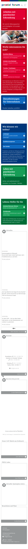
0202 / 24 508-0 (17, 363)
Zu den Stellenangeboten (17, 392)
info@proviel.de (15, 368)
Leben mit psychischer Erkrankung (9, 172)
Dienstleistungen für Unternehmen (11, 100)
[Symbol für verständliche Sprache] (14, 413)
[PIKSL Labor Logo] (14, 470)
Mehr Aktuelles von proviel (17, 331)
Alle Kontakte (20, 374)
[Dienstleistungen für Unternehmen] (14, 116)
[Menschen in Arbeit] (14, 37)
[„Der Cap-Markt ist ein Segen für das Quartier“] (14, 275)
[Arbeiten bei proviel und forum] (14, 385)
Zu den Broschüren (19, 521)
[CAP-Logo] (14, 448)
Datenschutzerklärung (9, 533)
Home (5, 528)
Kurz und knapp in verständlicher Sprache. (14, 434)
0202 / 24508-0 (8, 540)
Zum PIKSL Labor (19, 478)
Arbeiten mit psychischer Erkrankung (9, 15)
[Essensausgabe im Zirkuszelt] (14, 242)
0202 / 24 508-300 (14, 360)
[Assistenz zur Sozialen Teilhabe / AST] (14, 192)
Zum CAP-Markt (20, 456)
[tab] (13, 328)
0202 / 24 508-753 (18, 356)
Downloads (7, 535)
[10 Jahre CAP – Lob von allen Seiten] (14, 307)
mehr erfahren (6, 259)
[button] (22, 5)
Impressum (7, 530)
